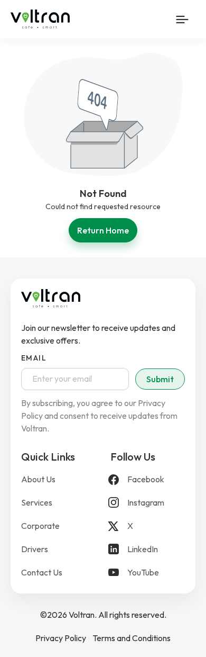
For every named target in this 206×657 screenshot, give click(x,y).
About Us (38, 479)
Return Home (103, 230)
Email (33, 358)
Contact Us (41, 572)
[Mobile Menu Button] (182, 19)
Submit (160, 379)
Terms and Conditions (131, 638)
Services (36, 502)
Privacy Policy (60, 638)
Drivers (34, 549)
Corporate (40, 525)
